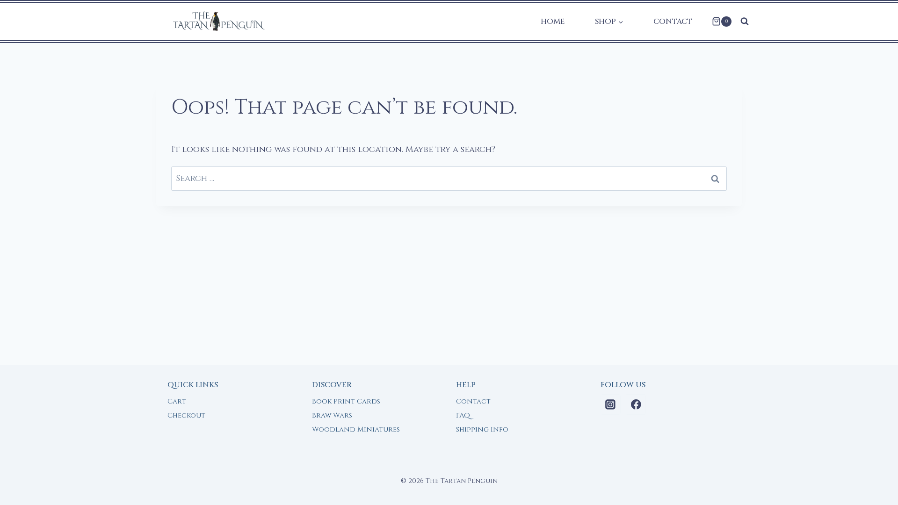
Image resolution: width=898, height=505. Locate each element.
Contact (672, 21)
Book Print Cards (346, 401)
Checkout (186, 415)
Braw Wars (332, 415)
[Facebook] (636, 404)
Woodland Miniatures (356, 429)
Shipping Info (482, 429)
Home (553, 21)
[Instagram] (611, 404)
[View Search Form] (744, 21)
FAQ (463, 415)
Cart (176, 401)
